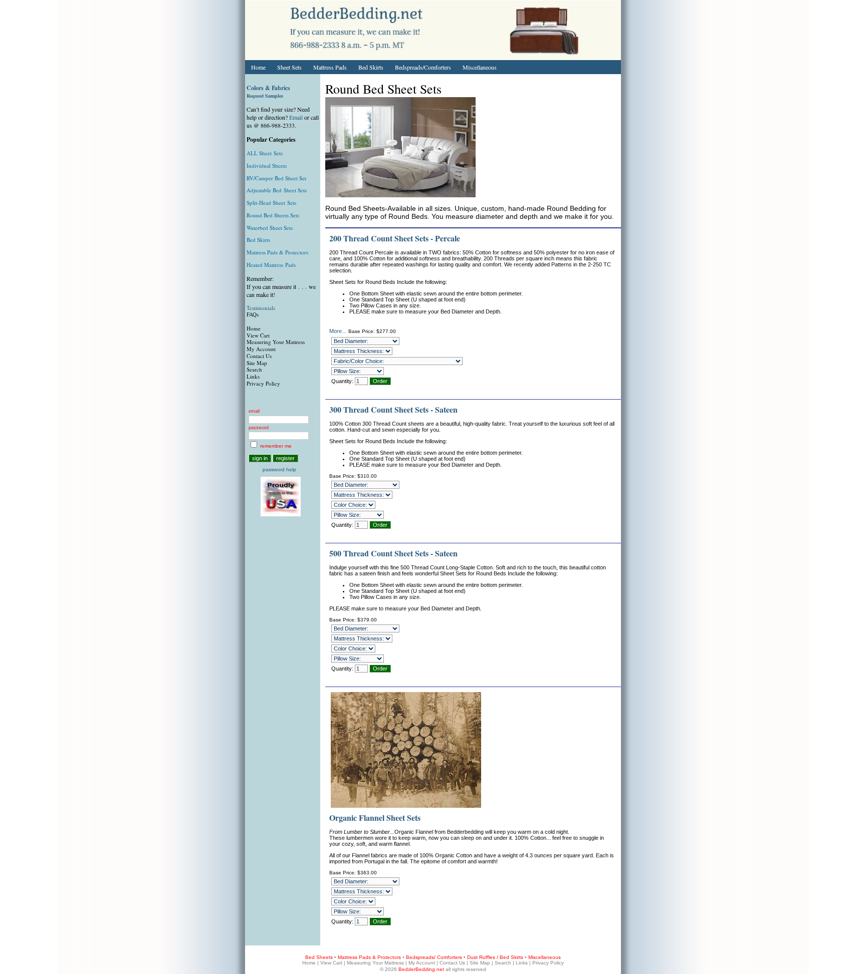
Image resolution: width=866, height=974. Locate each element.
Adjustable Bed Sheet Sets (277, 190)
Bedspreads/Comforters (423, 67)
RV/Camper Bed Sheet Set (276, 178)
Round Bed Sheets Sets (273, 215)
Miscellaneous (480, 67)
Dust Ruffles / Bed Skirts (495, 957)
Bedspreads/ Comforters (434, 957)
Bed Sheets (319, 957)
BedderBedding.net (421, 969)
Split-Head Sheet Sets (271, 202)
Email (296, 117)
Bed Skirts (370, 67)
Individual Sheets (267, 165)
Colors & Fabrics (268, 88)
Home (258, 67)
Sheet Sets (289, 67)
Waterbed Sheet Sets (270, 227)
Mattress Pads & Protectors (277, 252)
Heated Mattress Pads (271, 264)
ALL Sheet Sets (265, 153)
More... (337, 331)
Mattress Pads (330, 67)
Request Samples (265, 95)
